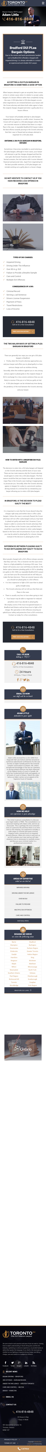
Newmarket (14, 970)
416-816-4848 (19, 19)
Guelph (14, 954)
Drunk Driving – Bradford (13, 1376)
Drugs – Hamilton (9, 1391)
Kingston (14, 961)
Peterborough (32, 976)
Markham (32, 964)
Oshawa (32, 973)
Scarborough (32, 979)
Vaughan (32, 982)
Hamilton (14, 957)
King (32, 957)
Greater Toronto (32, 951)
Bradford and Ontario (11, 607)
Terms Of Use (10, 1443)
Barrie (14, 942)
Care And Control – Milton (13, 1387)
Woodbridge (14, 985)
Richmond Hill (14, 979)
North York (32, 970)
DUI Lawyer (33, 63)
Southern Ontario (14, 973)
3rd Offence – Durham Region (14, 1380)
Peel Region (14, 976)
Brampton (13, 945)
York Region (32, 985)
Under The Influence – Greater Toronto (18, 1383)
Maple (14, 964)
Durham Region (32, 948)
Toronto (14, 982)
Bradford (32, 942)
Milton (14, 967)
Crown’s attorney (36, 484)
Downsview (14, 948)
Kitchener (32, 961)
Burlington (32, 945)
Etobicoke (14, 951)
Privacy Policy (10, 1439)
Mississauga (32, 967)
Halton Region (32, 954)
